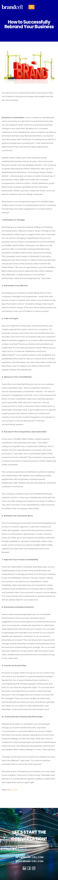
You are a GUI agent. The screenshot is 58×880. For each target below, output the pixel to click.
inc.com (13, 790)
